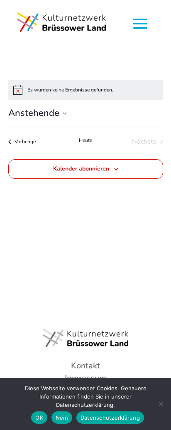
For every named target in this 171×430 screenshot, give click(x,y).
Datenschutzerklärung (110, 417)
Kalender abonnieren (81, 169)
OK (39, 417)
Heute (85, 140)
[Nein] (160, 404)
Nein (62, 417)
